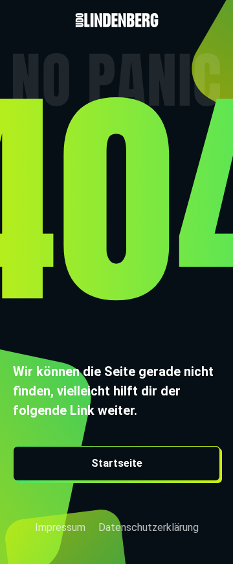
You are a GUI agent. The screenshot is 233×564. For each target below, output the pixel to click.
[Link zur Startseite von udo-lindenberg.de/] (116, 13)
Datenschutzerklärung (148, 527)
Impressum (60, 527)
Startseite (116, 463)
